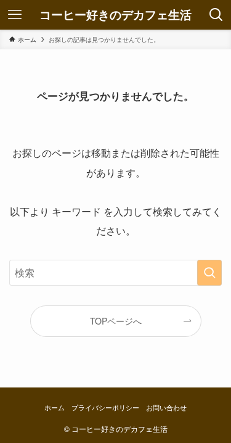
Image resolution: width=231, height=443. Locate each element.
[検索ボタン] (216, 15)
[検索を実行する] (209, 273)
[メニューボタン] (15, 15)
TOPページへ (116, 321)
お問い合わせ (166, 407)
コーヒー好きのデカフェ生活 (115, 15)
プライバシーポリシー (105, 407)
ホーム (54, 407)
